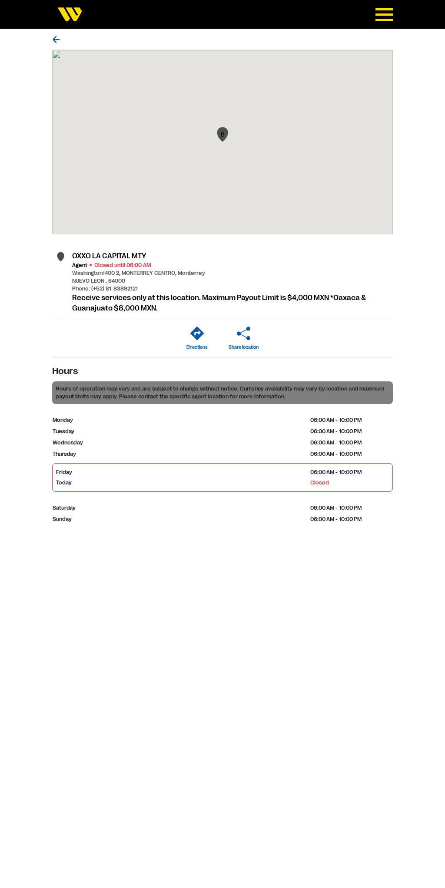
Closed (319, 483)
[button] (222, 134)
